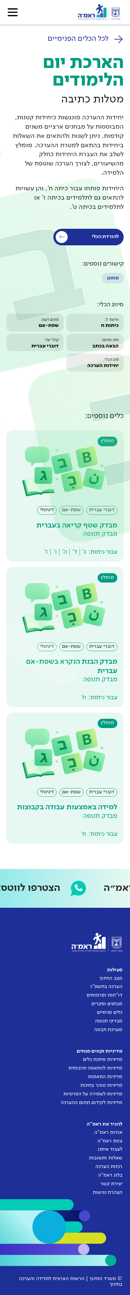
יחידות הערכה (103, 365)
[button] (13, 12)
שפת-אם (49, 325)
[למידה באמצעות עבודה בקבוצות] (65, 778)
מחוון (113, 278)
